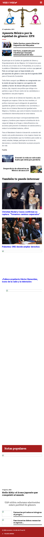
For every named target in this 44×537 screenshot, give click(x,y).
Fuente (4, 150)
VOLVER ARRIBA (9, 533)
